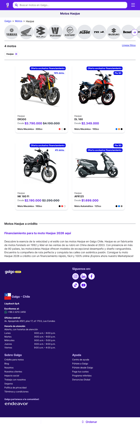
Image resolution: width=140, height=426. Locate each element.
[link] (8, 5)
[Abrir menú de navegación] (133, 5)
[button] (89, 422)
